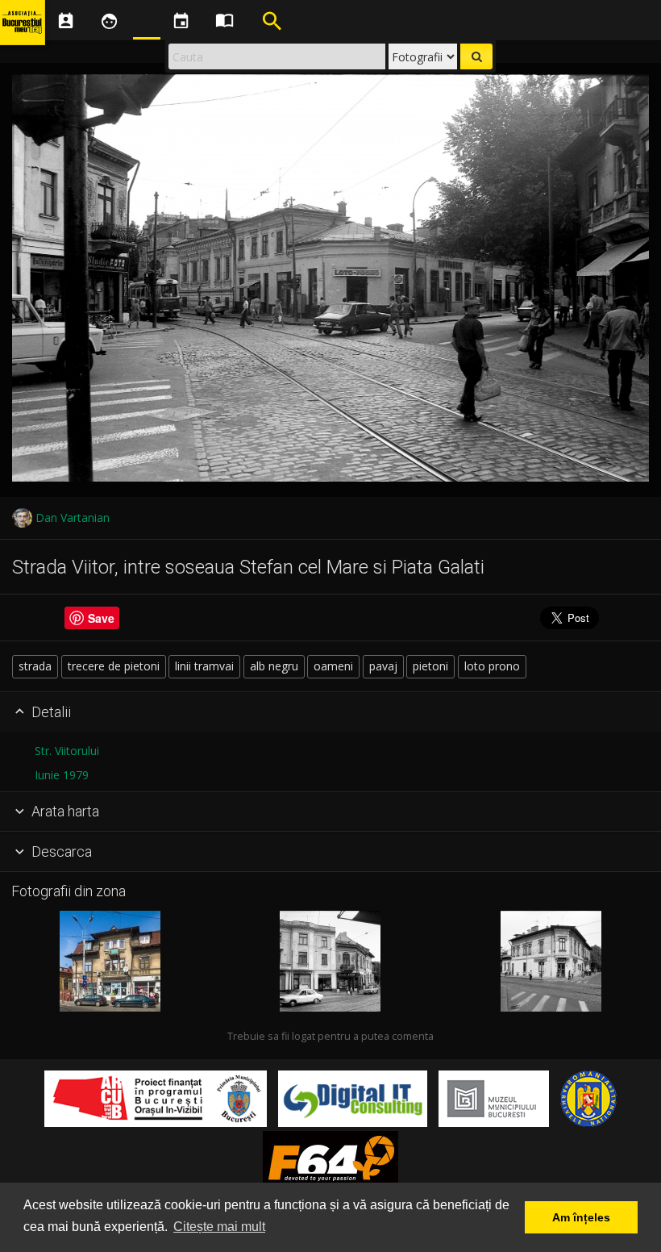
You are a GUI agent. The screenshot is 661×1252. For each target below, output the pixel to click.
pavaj (383, 666)
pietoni (430, 666)
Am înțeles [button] (581, 1217)
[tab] (330, 712)
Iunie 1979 (62, 774)
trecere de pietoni (114, 666)
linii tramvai (204, 666)
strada (35, 666)
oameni (333, 666)
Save (101, 618)
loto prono (492, 666)
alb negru (274, 666)
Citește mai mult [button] (219, 1226)
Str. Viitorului (67, 750)
